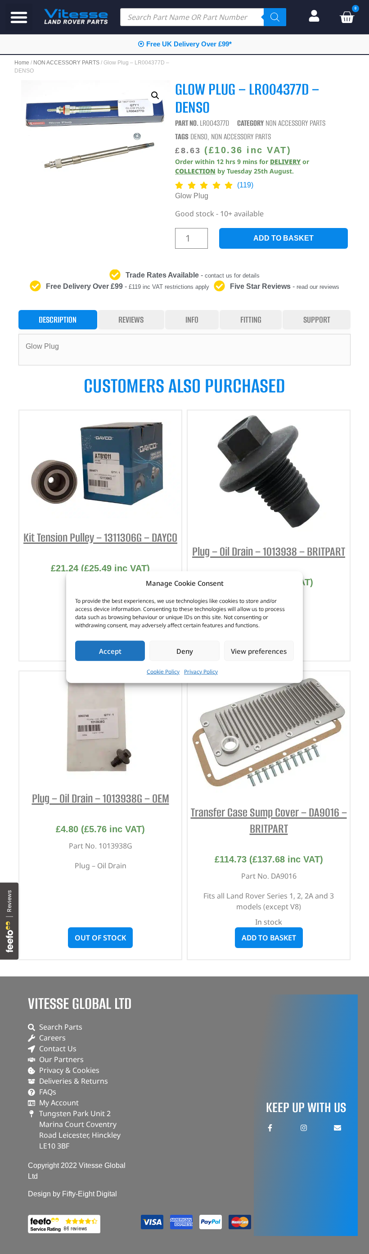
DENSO (198, 136)
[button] (18, 17)
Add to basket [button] (269, 938)
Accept (110, 650)
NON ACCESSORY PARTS (66, 62)
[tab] (57, 319)
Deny (184, 650)
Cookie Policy (163, 671)
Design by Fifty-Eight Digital (72, 1194)
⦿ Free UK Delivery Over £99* (185, 44)
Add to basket (283, 238)
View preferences (259, 650)
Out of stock (100, 938)
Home (21, 62)
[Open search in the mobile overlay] (203, 17)
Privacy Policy (201, 671)
